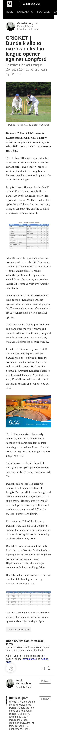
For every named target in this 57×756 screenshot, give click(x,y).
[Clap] (10, 668)
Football (43, 11)
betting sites (29, 659)
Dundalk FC (25, 11)
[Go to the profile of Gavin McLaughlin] (10, 683)
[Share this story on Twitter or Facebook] (49, 668)
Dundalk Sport (18, 698)
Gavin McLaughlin (27, 23)
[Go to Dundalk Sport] (6, 700)
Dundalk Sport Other (18, 629)
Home (9, 11)
